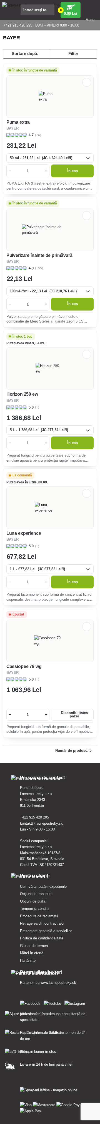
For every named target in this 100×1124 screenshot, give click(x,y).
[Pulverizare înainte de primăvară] (50, 229)
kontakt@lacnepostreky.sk (41, 823)
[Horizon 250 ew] (50, 368)
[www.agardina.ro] (31, 1002)
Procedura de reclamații (39, 916)
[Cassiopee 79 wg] (50, 640)
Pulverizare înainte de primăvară (39, 255)
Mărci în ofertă (31, 953)
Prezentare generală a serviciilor (46, 931)
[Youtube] (53, 1002)
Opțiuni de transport (36, 894)
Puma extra (18, 122)
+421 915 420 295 (34, 817)
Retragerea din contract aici (42, 923)
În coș (72, 171)
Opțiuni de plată (32, 901)
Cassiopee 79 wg (24, 666)
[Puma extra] (50, 96)
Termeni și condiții (34, 908)
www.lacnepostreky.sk (58, 982)
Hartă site (28, 960)
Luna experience (23, 533)
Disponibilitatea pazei (74, 715)
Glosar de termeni (34, 946)
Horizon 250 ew (22, 394)
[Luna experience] (50, 507)
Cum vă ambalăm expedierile (43, 886)
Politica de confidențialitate (41, 938)
